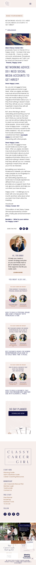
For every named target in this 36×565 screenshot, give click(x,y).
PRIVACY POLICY (10, 562)
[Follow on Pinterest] (13, 514)
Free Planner (8, 497)
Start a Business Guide (12, 475)
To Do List (7, 504)
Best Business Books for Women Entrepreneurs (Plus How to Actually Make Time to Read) (17, 353)
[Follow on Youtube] (17, 514)
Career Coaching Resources (14, 477)
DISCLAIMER (18, 563)
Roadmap (7, 500)
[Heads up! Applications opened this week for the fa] (27, 531)
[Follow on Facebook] (5, 514)
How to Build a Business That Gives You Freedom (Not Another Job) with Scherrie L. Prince (17, 392)
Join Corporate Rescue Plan (14, 484)
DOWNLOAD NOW (18, 413)
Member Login (9, 486)
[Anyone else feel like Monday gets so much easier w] (27, 549)
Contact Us (8, 490)
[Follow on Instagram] (9, 514)
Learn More (18, 272)
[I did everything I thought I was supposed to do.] (9, 531)
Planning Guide (9, 472)
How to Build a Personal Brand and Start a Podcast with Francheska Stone (17, 314)
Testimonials (8, 488)
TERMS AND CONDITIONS (23, 562)
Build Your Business (14, 16)
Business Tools (9, 502)
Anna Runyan (11, 29)
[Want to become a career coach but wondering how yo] (9, 549)
